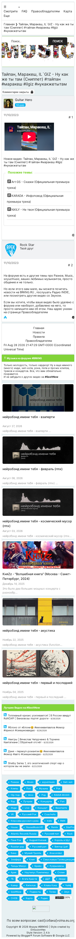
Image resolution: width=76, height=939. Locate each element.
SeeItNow (16, 891)
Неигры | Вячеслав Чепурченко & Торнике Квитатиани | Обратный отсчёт (31, 741)
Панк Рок (16, 840)
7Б (12, 878)
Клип (32, 859)
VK (12, 814)
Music (69, 275)
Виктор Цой (61, 846)
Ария (13, 872)
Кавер (14, 885)
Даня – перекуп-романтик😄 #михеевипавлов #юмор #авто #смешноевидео (34, 753)
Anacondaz (55, 853)
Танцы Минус (18, 865)
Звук (66, 891)
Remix (54, 827)
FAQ (24, 11)
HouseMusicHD (34, 827)
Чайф (68, 885)
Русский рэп (39, 846)
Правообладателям (45, 11)
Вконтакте (61, 807)
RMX (62, 820)
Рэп (62, 801)
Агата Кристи (29, 878)
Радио (44, 898)
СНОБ (14, 898)
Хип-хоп (67, 782)
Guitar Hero (23, 100)
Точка (52, 891)
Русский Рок (29, 814)
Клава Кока (50, 885)
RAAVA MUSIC (62, 794)
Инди (14, 807)
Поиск (58, 41)
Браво (38, 865)
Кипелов (31, 885)
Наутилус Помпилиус (37, 872)
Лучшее (27, 801)
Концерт (42, 807)
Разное (58, 275)
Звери (61, 878)
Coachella (50, 814)
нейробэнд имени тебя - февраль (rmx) (33, 469)
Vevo (30, 794)
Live (27, 807)
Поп (28, 788)
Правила (39, 336)
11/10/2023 (11, 115)
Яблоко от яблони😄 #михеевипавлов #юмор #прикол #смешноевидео (34, 729)
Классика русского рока (25, 820)
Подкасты (35, 891)
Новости (39, 332)
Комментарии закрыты (16, 92)
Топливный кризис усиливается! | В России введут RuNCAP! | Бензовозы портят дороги (37, 717)
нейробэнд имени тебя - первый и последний (37, 683)
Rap (13, 801)
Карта (68, 11)
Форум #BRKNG (38, 926)
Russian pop (17, 846)
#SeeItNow (51, 376)
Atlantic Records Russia (23, 833)
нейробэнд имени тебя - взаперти (29, 417)
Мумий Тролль (33, 853)
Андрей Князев (37, 840)
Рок (58, 788)
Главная (9, 24)
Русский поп (52, 833)
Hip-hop (15, 794)
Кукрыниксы (57, 865)
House (14, 827)
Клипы (14, 788)
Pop (44, 794)
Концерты (46, 801)
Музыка (43, 788)
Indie (49, 820)
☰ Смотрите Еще (11, 11)
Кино (13, 853)
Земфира (16, 859)
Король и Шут (62, 840)
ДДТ (47, 878)
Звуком (56, 295)
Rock (70, 833)
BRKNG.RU (27, 292)
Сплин (61, 872)
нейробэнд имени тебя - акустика (29, 630)
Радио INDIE (60, 292)
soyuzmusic (11, 279)
